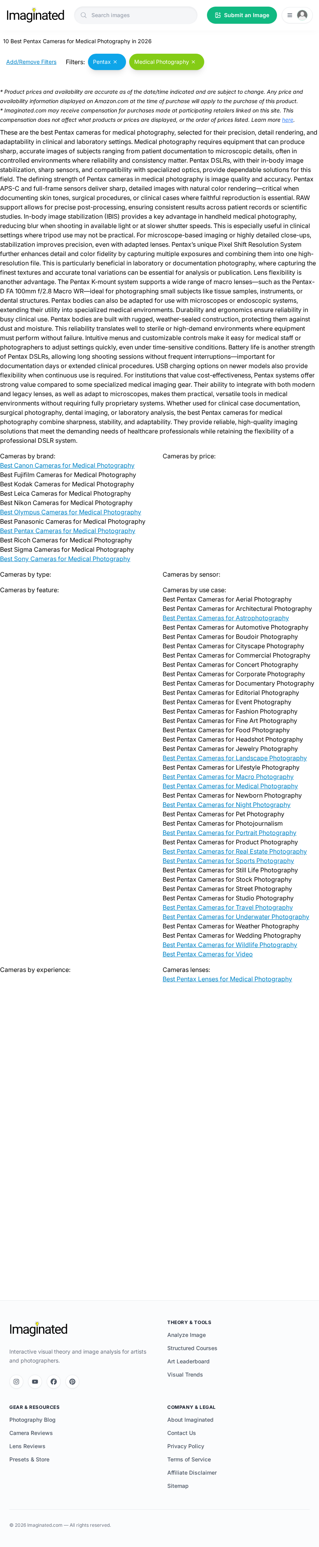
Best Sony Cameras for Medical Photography (65, 559)
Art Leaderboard (188, 1361)
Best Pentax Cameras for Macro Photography (228, 777)
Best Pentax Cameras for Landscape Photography (235, 758)
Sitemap (178, 1485)
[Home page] (35, 15)
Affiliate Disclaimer (192, 1472)
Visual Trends (185, 1374)
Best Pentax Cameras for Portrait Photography (229, 833)
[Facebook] (54, 1382)
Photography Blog (32, 1419)
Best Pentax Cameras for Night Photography (227, 805)
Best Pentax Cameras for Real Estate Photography (235, 851)
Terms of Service (189, 1459)
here (287, 119)
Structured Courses (192, 1348)
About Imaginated (190, 1419)
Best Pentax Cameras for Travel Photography (228, 907)
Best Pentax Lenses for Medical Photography (227, 979)
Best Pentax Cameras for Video (208, 954)
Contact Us (181, 1432)
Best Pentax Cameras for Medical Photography (67, 531)
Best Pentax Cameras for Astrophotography (226, 618)
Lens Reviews (27, 1446)
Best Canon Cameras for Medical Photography (67, 465)
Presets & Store (29, 1459)
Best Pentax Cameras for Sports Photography (228, 861)
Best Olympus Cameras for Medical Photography (70, 512)
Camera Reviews (31, 1432)
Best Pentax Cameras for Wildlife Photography (230, 945)
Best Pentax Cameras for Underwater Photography (236, 917)
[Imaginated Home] (38, 1329)
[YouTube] (35, 1382)
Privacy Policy (185, 1446)
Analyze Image (186, 1334)
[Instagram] (16, 1382)
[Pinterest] (72, 1382)
